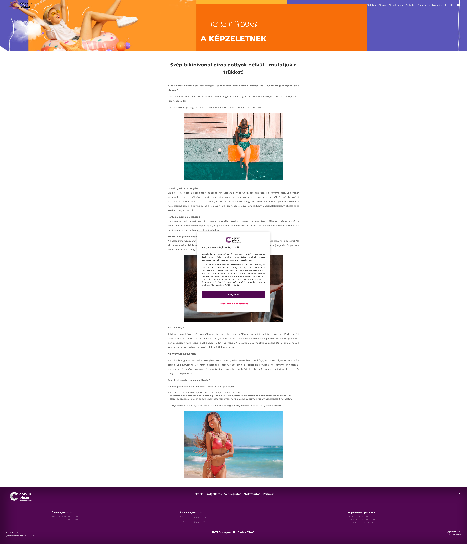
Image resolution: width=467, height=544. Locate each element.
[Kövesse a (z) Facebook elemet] (454, 494)
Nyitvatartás (435, 5)
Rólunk (422, 5)
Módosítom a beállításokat (233, 303)
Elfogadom (233, 294)
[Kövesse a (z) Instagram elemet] (459, 494)
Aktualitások (396, 5)
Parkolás (410, 5)
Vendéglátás (232, 494)
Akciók (382, 5)
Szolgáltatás (213, 494)
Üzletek (371, 5)
